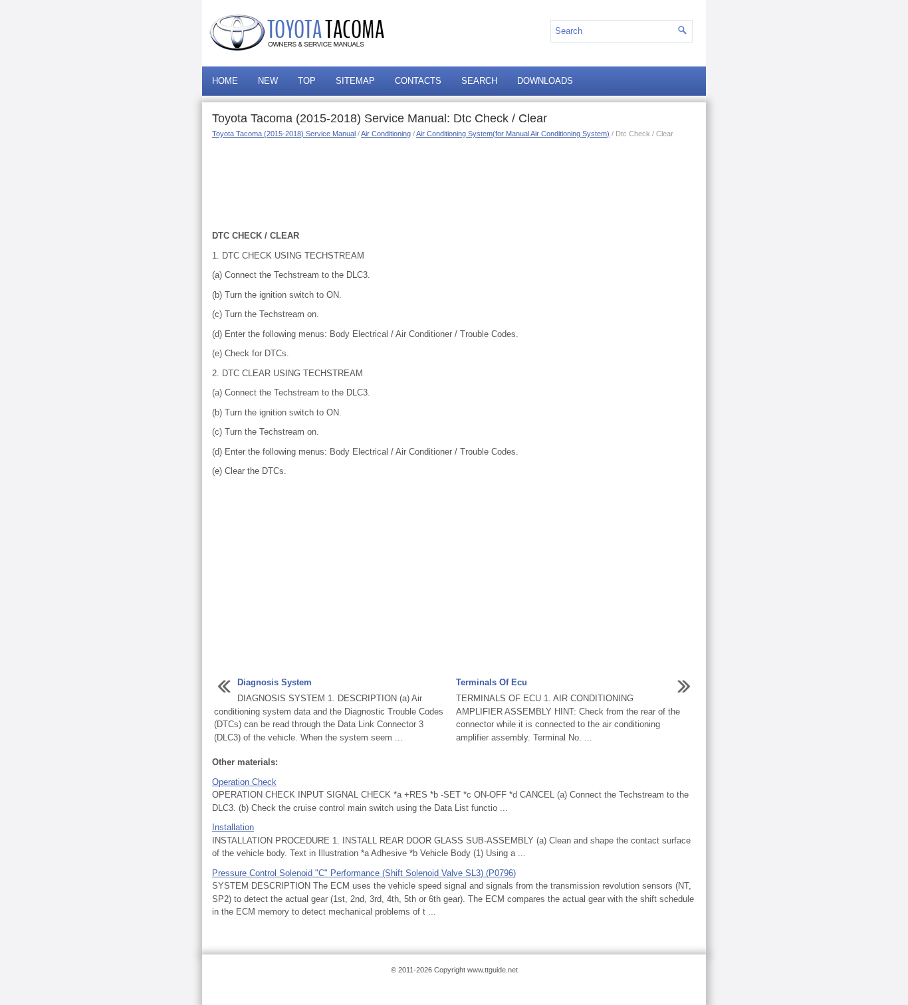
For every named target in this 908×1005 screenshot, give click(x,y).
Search (479, 81)
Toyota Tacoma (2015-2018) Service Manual (284, 134)
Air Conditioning (386, 134)
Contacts (418, 81)
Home (225, 81)
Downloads (545, 81)
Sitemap (355, 81)
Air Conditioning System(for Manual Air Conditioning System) (513, 134)
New (268, 81)
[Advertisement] (454, 183)
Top (307, 81)
